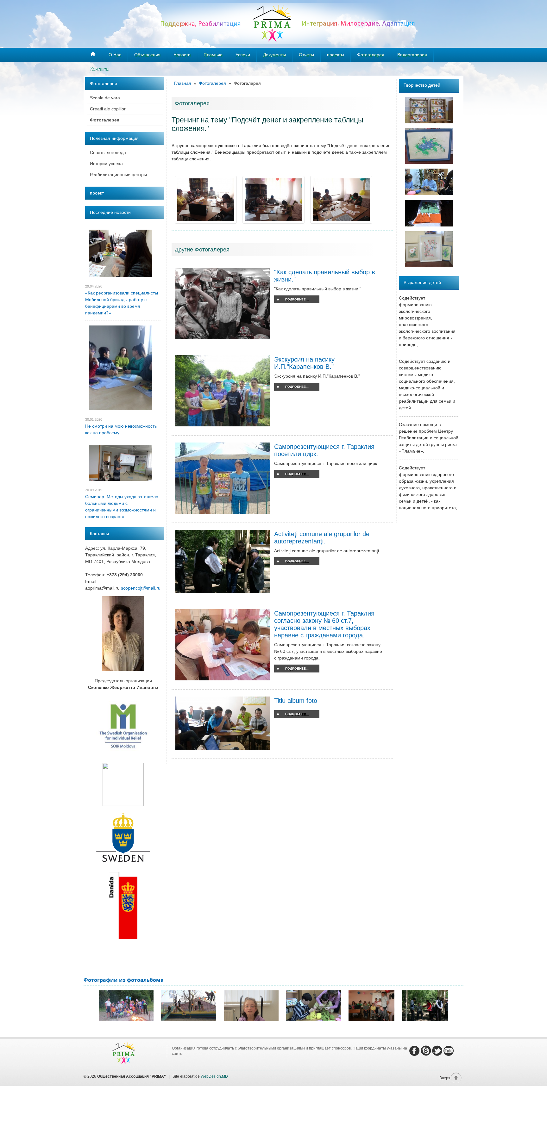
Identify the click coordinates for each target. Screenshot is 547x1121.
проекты (335, 54)
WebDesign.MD (214, 1076)
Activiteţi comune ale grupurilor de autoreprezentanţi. (321, 537)
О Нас (115, 54)
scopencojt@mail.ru (140, 588)
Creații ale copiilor (108, 108)
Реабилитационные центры (118, 174)
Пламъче (213, 54)
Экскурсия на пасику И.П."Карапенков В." (304, 363)
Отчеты (306, 54)
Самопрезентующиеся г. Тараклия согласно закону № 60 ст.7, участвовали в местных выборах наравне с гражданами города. (324, 624)
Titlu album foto (295, 700)
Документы (274, 54)
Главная (183, 83)
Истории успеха (106, 163)
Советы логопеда (108, 152)
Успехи (243, 54)
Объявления (147, 54)
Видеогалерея (412, 54)
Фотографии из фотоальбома (124, 979)
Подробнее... (297, 299)
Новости (182, 54)
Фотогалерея (104, 119)
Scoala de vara (105, 97)
